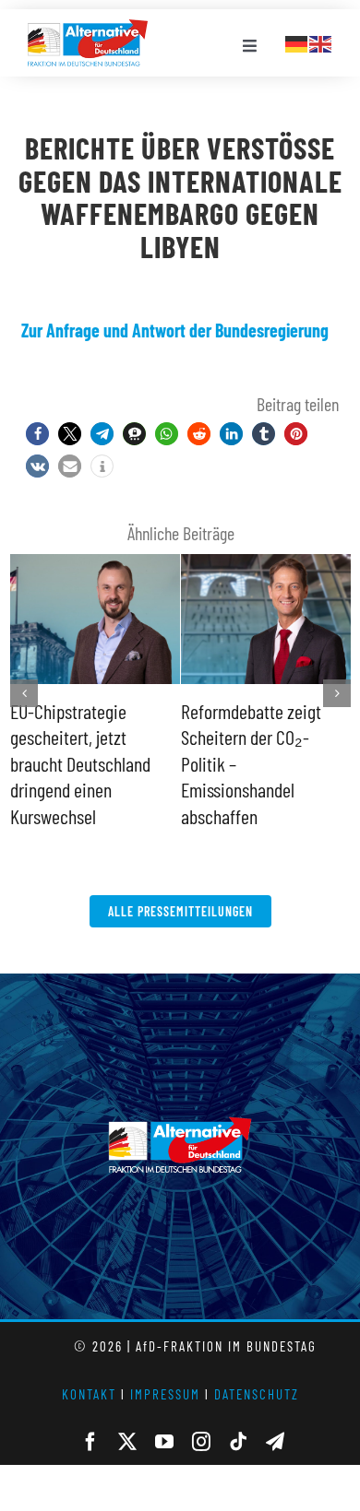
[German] (297, 41)
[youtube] (164, 1415)
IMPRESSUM (165, 1367)
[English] (321, 41)
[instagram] (201, 1415)
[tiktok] (238, 1415)
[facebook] (90, 1415)
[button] (37, 433)
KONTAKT (89, 1367)
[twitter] (127, 1415)
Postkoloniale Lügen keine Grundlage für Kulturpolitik (249, 737)
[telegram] (275, 1415)
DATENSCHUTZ (256, 1367)
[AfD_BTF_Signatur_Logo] (88, 29)
